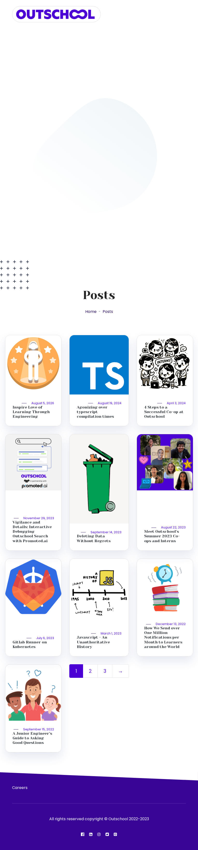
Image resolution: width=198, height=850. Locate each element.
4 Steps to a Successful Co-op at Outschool (164, 412)
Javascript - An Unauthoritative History (93, 642)
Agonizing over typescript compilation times (95, 412)
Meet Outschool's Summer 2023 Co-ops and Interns (162, 536)
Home (91, 311)
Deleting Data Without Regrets (94, 538)
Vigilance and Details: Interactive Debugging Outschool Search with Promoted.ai (32, 531)
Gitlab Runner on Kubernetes (30, 644)
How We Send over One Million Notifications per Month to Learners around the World (163, 637)
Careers (20, 787)
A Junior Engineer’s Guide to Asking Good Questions (32, 738)
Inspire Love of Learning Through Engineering (31, 412)
